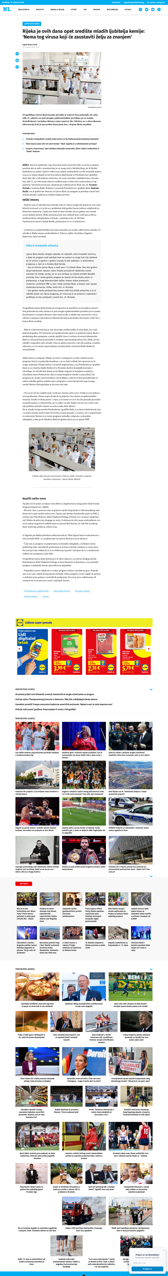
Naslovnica (23, 9)
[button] (148, 649)
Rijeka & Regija (57, 9)
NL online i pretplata (156, 2)
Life (85, 9)
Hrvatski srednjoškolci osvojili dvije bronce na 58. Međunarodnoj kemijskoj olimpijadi (62, 139)
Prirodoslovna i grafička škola (36, 591)
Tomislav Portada (82, 591)
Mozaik (96, 9)
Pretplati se (147, 1269)
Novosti (40, 9)
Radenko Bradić (30, 597)
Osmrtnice (116, 2)
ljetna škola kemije (62, 591)
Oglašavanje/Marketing (134, 2)
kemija (46, 597)
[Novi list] (7, 9)
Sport (74, 9)
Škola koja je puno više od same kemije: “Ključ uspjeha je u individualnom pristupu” (61, 144)
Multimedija (112, 9)
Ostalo (128, 9)
